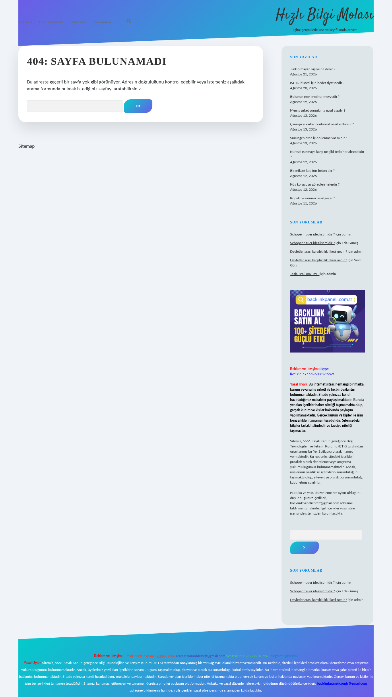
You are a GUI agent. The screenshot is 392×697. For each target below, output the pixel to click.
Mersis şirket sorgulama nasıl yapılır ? (317, 110)
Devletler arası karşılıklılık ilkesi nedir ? (318, 251)
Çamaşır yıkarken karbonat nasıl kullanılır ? (322, 124)
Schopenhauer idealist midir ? (312, 234)
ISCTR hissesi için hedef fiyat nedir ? (317, 83)
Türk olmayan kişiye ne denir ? (312, 69)
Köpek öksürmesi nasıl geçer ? (312, 198)
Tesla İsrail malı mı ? (304, 274)
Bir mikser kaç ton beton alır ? (312, 170)
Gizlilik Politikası (51, 22)
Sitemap (26, 146)
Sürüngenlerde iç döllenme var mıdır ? (318, 138)
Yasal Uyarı (78, 22)
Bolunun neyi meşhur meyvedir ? (314, 96)
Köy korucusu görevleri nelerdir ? (314, 184)
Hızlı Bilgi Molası (325, 15)
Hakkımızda (102, 22)
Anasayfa (25, 22)
